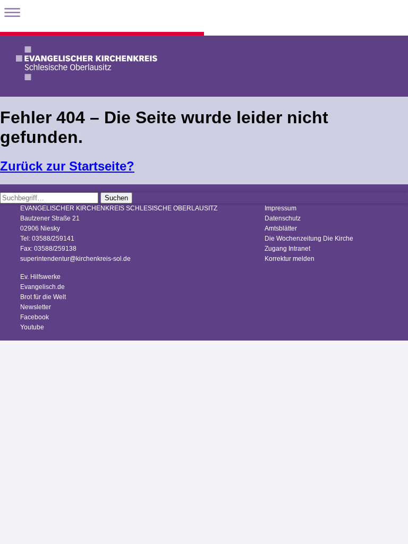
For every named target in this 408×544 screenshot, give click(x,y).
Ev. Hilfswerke (40, 276)
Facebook (34, 317)
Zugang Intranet (287, 248)
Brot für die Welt (43, 297)
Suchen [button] (116, 198)
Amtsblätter (281, 228)
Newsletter (35, 307)
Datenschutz (283, 218)
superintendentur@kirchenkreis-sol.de (75, 258)
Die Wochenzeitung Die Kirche (309, 238)
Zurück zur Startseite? (67, 166)
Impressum (280, 208)
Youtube (32, 327)
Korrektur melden (289, 258)
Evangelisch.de (42, 287)
